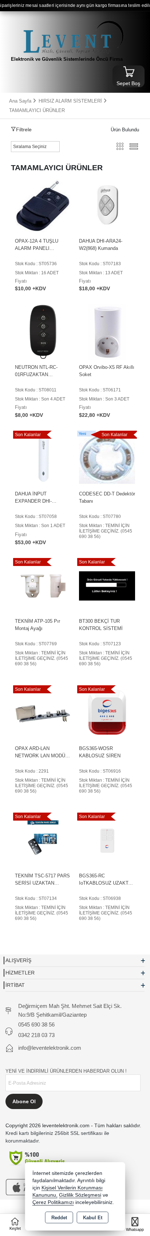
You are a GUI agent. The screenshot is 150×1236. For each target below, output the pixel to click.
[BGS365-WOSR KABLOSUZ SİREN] (107, 713)
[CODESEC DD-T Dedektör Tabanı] (107, 458)
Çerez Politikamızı (53, 1202)
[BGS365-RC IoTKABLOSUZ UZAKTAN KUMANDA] (107, 840)
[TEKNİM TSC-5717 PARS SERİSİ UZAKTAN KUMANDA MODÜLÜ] (43, 840)
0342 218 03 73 (36, 1035)
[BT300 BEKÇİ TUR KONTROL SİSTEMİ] (107, 585)
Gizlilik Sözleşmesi (80, 1195)
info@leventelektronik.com (49, 1048)
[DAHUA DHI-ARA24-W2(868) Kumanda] (107, 205)
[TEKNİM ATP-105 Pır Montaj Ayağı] (43, 585)
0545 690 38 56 (36, 1024)
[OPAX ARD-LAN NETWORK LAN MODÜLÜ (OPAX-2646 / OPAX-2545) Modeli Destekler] (43, 713)
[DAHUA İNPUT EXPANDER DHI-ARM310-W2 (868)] (43, 458)
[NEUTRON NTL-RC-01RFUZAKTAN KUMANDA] (43, 332)
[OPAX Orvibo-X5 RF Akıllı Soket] (107, 332)
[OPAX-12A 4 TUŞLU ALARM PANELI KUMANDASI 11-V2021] (43, 205)
